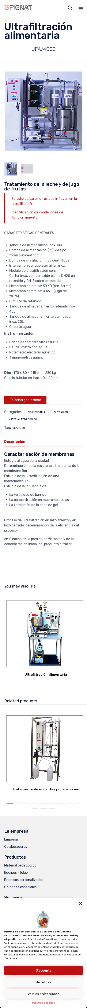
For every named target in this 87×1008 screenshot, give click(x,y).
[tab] (17, 442)
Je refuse (43, 982)
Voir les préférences (44, 994)
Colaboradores (15, 847)
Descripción (14, 442)
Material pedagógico (23, 419)
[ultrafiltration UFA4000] (10, 168)
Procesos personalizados (23, 880)
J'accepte (44, 970)
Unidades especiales (20, 887)
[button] (81, 903)
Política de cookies (43, 1002)
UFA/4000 (18, 427)
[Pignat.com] (18, 8)
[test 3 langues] (27, 168)
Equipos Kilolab (16, 873)
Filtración (61, 412)
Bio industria (36, 412)
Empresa (11, 839)
